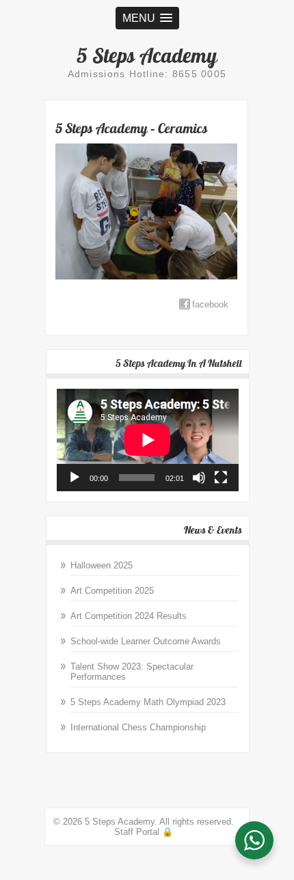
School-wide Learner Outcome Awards (145, 641)
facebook (210, 304)
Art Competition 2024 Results (128, 616)
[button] (147, 18)
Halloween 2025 (101, 565)
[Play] (74, 477)
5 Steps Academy (147, 55)
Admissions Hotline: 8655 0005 (147, 73)
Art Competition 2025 (112, 591)
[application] (148, 440)
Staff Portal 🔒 (143, 832)
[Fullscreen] (221, 477)
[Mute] (199, 477)
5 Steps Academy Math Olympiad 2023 (148, 702)
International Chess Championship (138, 727)
